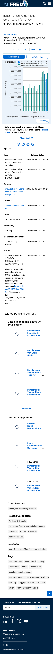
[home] (15, 3)
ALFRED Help (9, 638)
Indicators (13, 531)
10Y (25, 49)
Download (36, 57)
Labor (24, 567)
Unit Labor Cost (15, 561)
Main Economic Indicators (20, 572)
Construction (14, 567)
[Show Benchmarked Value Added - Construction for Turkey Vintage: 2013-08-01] (35, 62)
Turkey (23, 531)
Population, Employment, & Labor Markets (27, 526)
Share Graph (25, 138)
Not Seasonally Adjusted (27, 588)
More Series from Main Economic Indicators (27, 549)
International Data (16, 537)
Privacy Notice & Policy (13, 649)
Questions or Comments (13, 634)
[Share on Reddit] (27, 144)
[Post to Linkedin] (32, 144)
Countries (32, 531)
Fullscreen (41, 121)
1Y (13, 49)
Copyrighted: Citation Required (32, 582)
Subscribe (43, 607)
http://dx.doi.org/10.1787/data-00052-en (15, 289)
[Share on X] (18, 144)
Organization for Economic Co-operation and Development (15, 192)
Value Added (30, 561)
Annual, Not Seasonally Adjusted (22, 508)
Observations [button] (11, 34)
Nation (11, 588)
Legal (5, 645)
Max (33, 49)
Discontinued (35, 567)
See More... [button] (27, 408)
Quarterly (12, 582)
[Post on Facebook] (23, 144)
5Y (19, 49)
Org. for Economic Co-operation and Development (30, 577)
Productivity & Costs (17, 521)
